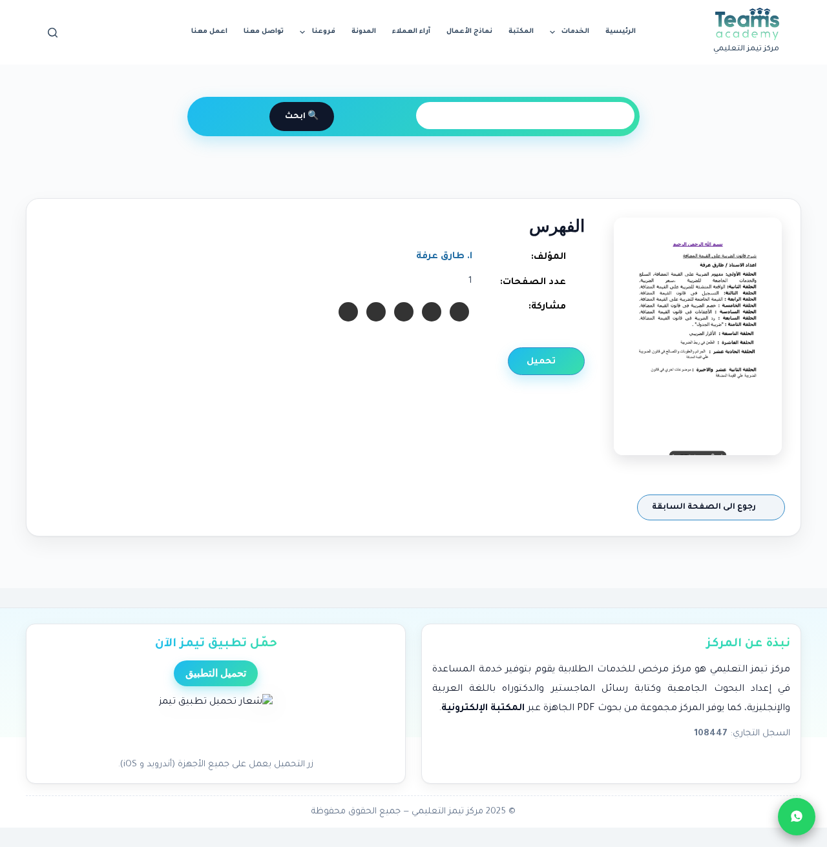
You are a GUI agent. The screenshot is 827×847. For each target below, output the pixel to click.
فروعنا (323, 32)
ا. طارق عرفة (444, 257)
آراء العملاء (411, 32)
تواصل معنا (264, 32)
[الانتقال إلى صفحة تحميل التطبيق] (216, 722)
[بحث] (53, 32)
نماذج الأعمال (469, 32)
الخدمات (575, 32)
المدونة (363, 32)
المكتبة (521, 32)
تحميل (542, 362)
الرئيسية (620, 32)
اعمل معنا (209, 32)
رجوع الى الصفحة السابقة (705, 507)
